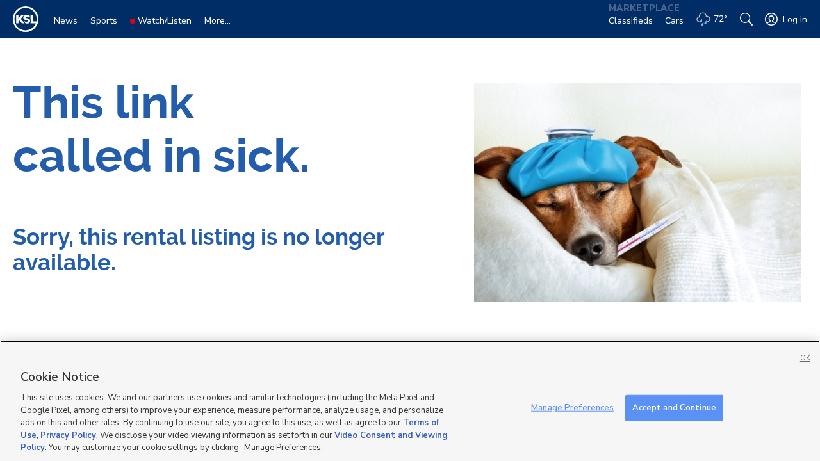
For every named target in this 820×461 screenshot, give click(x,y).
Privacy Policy (68, 435)
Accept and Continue (674, 407)
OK (805, 358)
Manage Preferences (572, 407)
